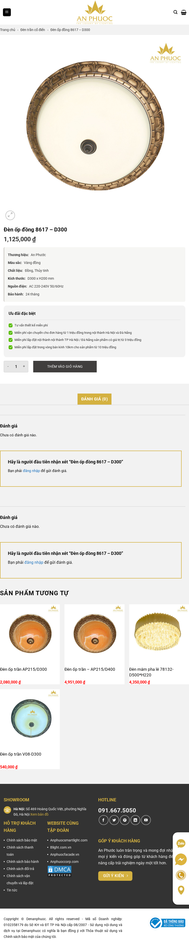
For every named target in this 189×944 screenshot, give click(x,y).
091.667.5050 (117, 810)
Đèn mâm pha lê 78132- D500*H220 (151, 672)
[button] (7, 12)
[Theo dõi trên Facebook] (104, 820)
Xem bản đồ (39, 814)
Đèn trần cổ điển (32, 30)
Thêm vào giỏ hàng (65, 366)
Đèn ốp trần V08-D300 (20, 754)
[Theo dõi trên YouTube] (146, 820)
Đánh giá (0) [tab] (94, 398)
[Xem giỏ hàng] (184, 12)
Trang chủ (7, 30)
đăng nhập (31, 471)
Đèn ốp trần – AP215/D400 (89, 669)
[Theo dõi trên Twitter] (114, 820)
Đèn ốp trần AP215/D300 (23, 669)
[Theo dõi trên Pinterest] (125, 820)
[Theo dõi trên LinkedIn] (135, 820)
